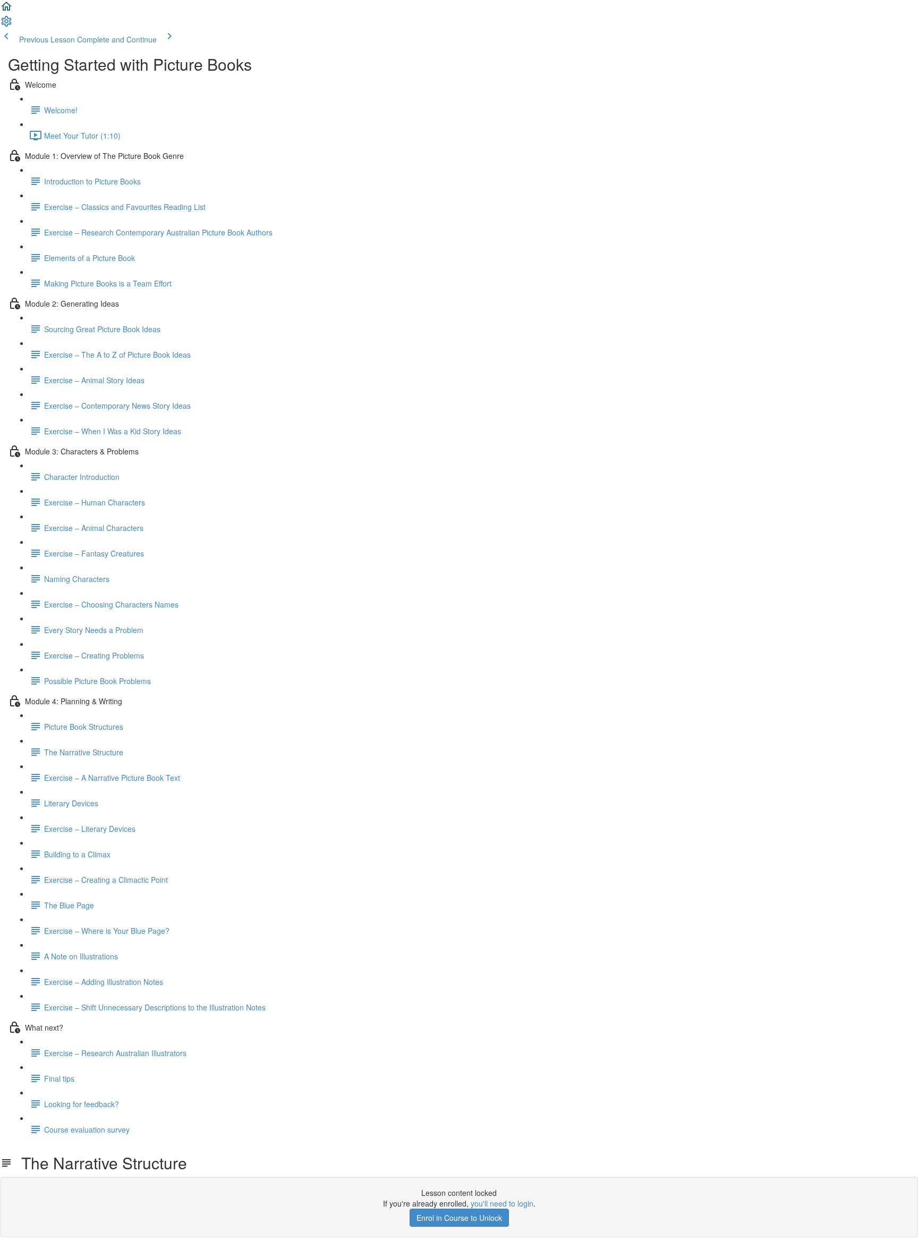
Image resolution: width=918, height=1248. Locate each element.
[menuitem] (6, 24)
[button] (6, 9)
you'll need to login (502, 1203)
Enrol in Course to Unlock (459, 1217)
